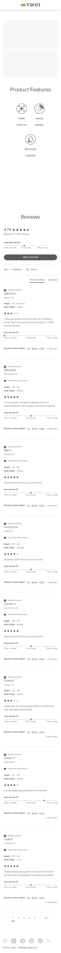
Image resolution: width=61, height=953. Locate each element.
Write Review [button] (30, 257)
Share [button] (41, 349)
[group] (30, 230)
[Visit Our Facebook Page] (22, 940)
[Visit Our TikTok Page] (40, 940)
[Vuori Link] (30, 5)
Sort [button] (6, 270)
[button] (13, 918)
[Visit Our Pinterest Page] (31, 940)
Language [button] (16, 270)
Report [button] (35, 349)
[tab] (37, 281)
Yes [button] (28, 349)
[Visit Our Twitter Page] (49, 940)
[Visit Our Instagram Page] (13, 940)
